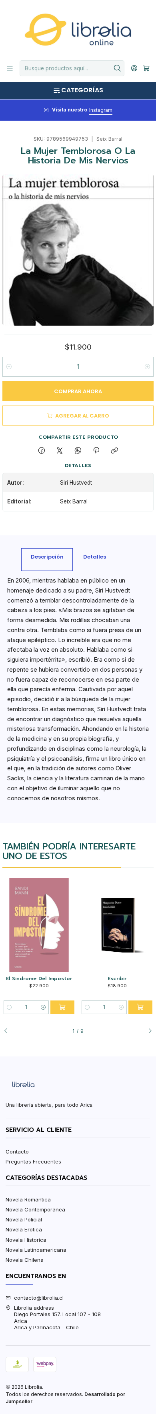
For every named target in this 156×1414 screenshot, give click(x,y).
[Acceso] (134, 68)
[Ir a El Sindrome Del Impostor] (39, 925)
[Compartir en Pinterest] (96, 451)
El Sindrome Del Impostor (39, 978)
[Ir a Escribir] (117, 925)
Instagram (100, 110)
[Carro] (146, 68)
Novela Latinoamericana (36, 1250)
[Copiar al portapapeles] (114, 451)
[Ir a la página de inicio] (78, 30)
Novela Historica (26, 1240)
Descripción (47, 557)
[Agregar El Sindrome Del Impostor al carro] (62, 1007)
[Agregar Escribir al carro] (140, 1007)
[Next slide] (148, 1031)
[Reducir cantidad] (9, 366)
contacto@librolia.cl (39, 1298)
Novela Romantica (28, 1199)
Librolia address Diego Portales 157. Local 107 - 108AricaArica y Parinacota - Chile (57, 1317)
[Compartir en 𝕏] (60, 451)
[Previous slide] (8, 1031)
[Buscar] (117, 68)
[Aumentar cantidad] (147, 366)
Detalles (94, 557)
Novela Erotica (24, 1229)
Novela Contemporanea (35, 1209)
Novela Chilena (25, 1260)
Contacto (17, 1151)
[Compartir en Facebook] (41, 451)
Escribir (117, 978)
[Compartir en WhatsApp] (78, 451)
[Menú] (9, 68)
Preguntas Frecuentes (33, 1161)
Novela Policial (24, 1219)
